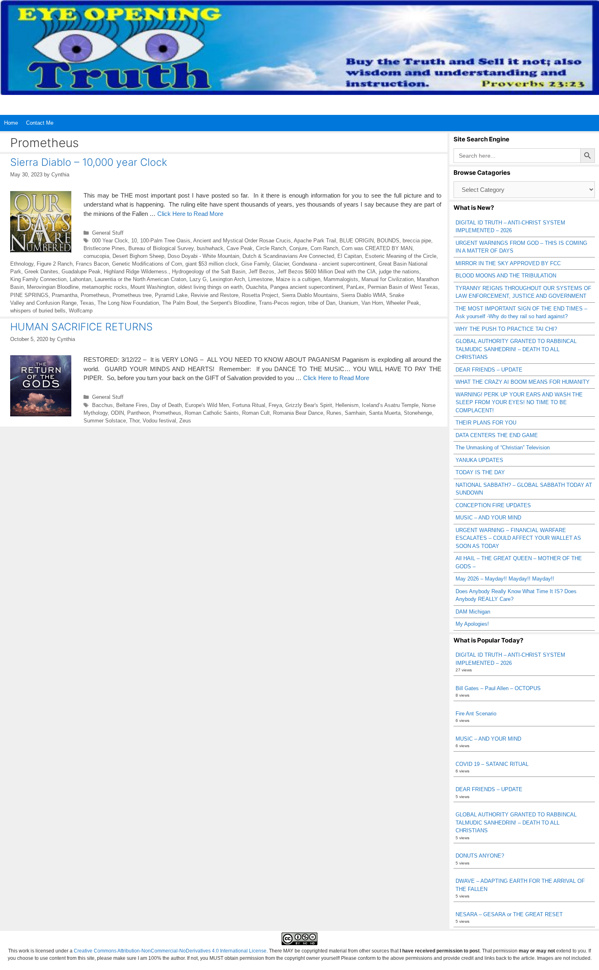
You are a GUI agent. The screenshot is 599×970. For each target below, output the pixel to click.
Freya (275, 405)
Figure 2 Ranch (55, 264)
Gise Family (255, 264)
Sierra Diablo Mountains (310, 295)
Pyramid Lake (171, 295)
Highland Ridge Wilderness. (136, 271)
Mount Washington (152, 287)
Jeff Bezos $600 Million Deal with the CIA (326, 271)
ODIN (117, 413)
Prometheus (95, 295)
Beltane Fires (132, 405)
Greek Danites (41, 271)
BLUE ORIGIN (356, 241)
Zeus (185, 421)
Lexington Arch (227, 279)
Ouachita (256, 287)
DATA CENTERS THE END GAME (497, 435)
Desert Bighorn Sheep (138, 256)
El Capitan (349, 256)
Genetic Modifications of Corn (147, 264)
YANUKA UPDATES (479, 460)
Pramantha (64, 295)
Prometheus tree (132, 295)
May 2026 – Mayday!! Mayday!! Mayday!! (505, 579)
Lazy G (198, 279)
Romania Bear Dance (298, 413)
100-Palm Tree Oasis (165, 241)
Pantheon (138, 413)
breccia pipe (417, 241)
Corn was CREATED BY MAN (376, 248)
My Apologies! (472, 624)
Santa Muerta (385, 413)
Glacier (281, 264)
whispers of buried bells (38, 311)
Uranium (348, 303)
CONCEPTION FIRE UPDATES (493, 505)
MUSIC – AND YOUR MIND (488, 518)
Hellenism (347, 405)
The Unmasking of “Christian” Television (503, 447)
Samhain (355, 413)
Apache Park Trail (315, 241)
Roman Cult (256, 413)
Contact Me (39, 123)
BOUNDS (388, 241)
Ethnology (21, 264)
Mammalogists (341, 279)
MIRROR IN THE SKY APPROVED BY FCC (508, 263)
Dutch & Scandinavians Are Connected (288, 256)
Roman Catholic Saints (212, 413)
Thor (134, 421)
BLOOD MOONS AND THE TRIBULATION (506, 276)
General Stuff (107, 233)
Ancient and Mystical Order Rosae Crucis (242, 241)
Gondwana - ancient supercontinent (333, 264)
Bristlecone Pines (104, 248)
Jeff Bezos (261, 271)
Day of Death (166, 405)
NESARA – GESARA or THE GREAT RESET (509, 914)
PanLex (355, 287)
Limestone (260, 279)
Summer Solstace (105, 421)
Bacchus (102, 405)
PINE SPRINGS (29, 295)
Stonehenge (418, 413)
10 (134, 241)
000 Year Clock (110, 241)
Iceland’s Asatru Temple (390, 405)
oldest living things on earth (210, 287)
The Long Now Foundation (128, 303)
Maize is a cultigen (298, 279)
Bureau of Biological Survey (161, 248)
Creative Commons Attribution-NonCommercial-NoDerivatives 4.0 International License (170, 951)
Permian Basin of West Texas (403, 287)
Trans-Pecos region (282, 303)
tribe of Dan (321, 303)
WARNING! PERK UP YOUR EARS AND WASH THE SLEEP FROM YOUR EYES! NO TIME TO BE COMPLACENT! (519, 403)
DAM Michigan (473, 612)
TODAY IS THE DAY (480, 472)
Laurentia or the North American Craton (140, 279)
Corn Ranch (324, 248)
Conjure (298, 248)
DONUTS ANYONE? (480, 856)
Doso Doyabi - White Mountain (203, 256)
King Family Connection (38, 279)
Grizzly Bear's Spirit (308, 405)
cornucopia (96, 256)
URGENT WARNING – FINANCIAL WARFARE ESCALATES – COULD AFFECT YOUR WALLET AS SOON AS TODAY (518, 538)
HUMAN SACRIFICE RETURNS (81, 327)
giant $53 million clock (211, 264)
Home (11, 123)
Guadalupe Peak (81, 271)
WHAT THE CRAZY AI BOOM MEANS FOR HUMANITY (523, 382)
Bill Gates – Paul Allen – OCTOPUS (498, 688)
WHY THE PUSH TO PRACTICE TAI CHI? (506, 329)
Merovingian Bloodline (53, 287)
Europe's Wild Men (207, 405)
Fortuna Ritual (248, 405)
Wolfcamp (80, 311)
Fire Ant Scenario (476, 713)
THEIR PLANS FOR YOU (486, 423)
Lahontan (80, 279)
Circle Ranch (271, 248)
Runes (333, 413)
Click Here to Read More (190, 213)
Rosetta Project (260, 295)
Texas (87, 303)
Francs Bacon (92, 264)
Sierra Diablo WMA (363, 295)
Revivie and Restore (214, 295)
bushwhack (210, 248)
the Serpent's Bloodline (228, 303)
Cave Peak (240, 248)
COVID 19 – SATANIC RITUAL (492, 764)
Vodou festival (159, 421)
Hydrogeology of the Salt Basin (208, 271)
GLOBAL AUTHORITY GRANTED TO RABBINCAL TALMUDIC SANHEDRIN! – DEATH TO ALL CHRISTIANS (516, 349)
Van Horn (372, 303)
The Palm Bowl (180, 303)
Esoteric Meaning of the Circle (400, 256)
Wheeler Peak (402, 303)
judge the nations (399, 271)
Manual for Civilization (387, 279)
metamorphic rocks (104, 287)
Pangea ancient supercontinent (306, 287)
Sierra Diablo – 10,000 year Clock (88, 162)
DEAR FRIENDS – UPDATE (489, 370)
